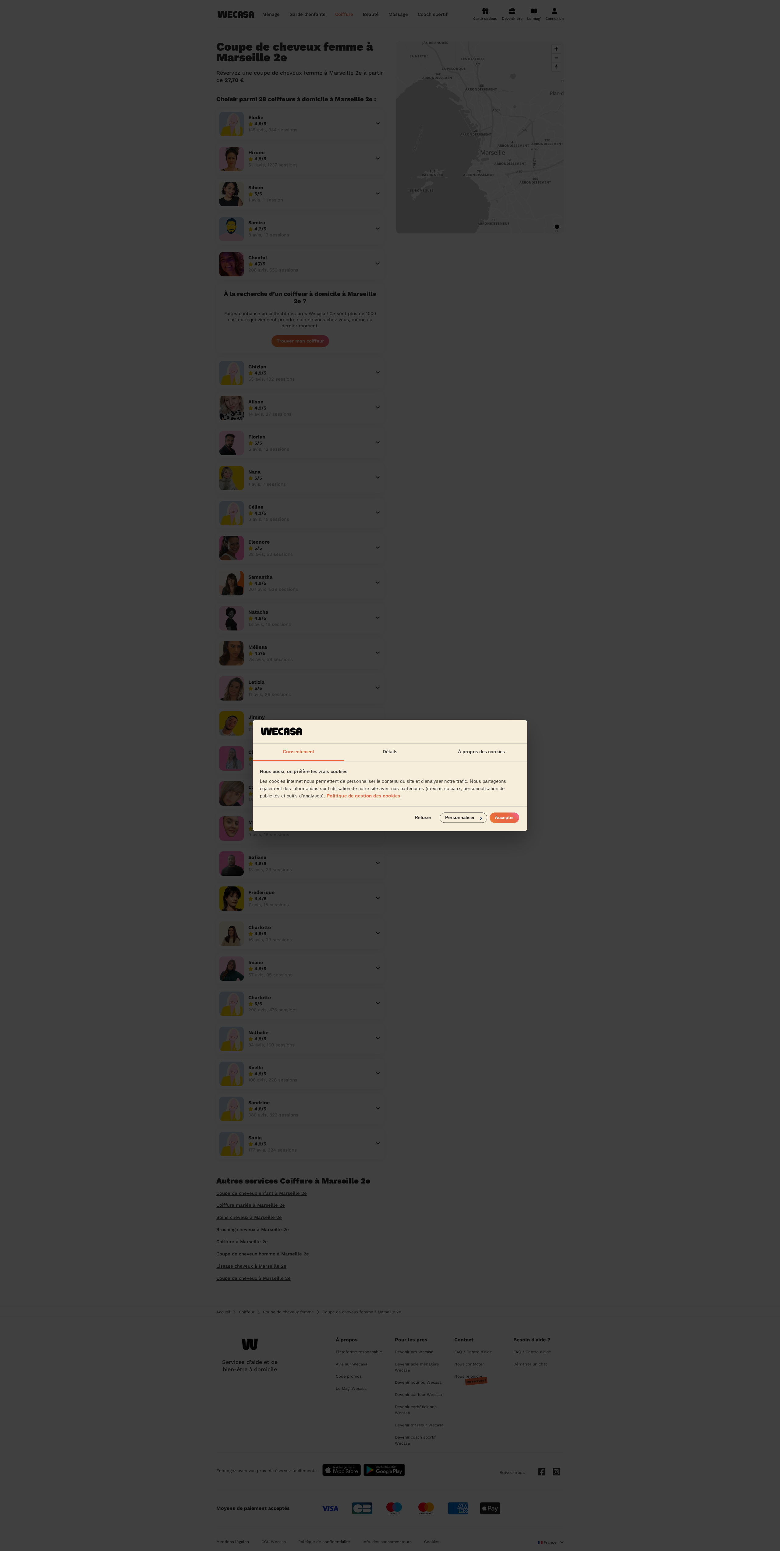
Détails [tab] (390, 751)
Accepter (504, 817)
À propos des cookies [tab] (481, 751)
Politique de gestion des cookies (363, 795)
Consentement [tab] (298, 751)
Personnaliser (460, 817)
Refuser (423, 817)
